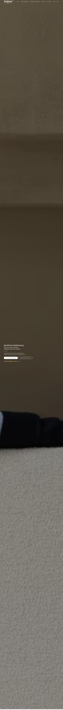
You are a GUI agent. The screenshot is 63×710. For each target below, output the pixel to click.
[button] (12, 361)
